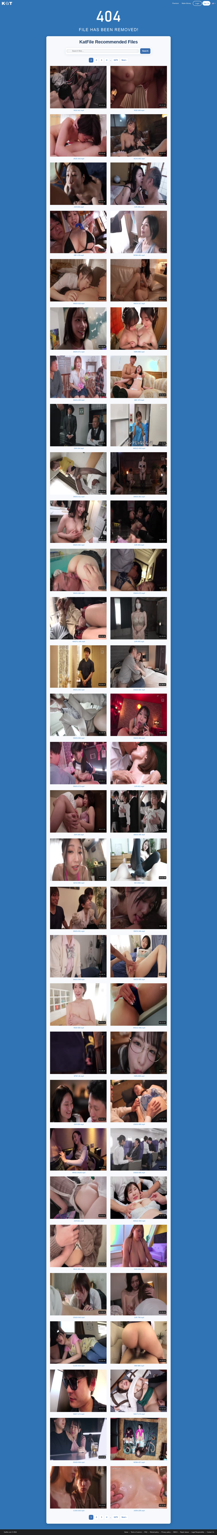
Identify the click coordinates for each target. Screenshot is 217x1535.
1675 (116, 60)
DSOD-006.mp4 (139, 1172)
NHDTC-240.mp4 (79, 641)
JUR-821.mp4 (79, 1221)
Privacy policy (166, 1532)
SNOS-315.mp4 (78, 303)
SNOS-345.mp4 (78, 690)
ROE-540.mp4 (139, 110)
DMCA (175, 1532)
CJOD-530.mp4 (78, 1510)
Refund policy (154, 1532)
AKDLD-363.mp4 (139, 448)
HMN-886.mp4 (139, 352)
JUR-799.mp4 (139, 1317)
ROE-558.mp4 (79, 1028)
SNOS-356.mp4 (78, 738)
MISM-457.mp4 (139, 1462)
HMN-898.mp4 (139, 1076)
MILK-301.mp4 (78, 1269)
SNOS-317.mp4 (139, 303)
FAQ (145, 1532)
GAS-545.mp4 (139, 1269)
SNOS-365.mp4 (78, 593)
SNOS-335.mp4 (139, 835)
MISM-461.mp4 (139, 255)
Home (126, 1532)
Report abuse (184, 1532)
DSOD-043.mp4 (79, 1317)
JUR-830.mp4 (79, 207)
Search (145, 51)
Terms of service (136, 1532)
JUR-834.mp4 (139, 545)
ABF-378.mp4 (79, 255)
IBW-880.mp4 (139, 1366)
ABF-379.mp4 (139, 400)
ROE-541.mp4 (79, 110)
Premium (175, 3)
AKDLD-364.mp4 (139, 1221)
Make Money (186, 3)
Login (197, 3)
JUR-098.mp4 (139, 207)
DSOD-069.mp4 (139, 1124)
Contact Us (210, 1532)
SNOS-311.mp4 (78, 497)
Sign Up (206, 3)
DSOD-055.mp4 (139, 690)
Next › (124, 60)
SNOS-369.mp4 (78, 979)
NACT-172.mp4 (78, 1414)
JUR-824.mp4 (79, 1124)
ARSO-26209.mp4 (78, 1172)
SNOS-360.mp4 (139, 738)
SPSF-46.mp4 (79, 1076)
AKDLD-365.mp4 (139, 1028)
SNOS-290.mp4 (78, 400)
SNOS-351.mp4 (78, 931)
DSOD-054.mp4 (79, 1462)
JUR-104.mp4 (79, 448)
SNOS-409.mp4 (139, 979)
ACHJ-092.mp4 (139, 159)
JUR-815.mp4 (139, 786)
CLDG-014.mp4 (78, 1366)
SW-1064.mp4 (139, 883)
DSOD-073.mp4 (139, 593)
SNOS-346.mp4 (139, 931)
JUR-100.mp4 (79, 835)
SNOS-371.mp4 (78, 352)
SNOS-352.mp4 (78, 545)
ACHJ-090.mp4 (78, 883)
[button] (214, 3)
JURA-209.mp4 (139, 1510)
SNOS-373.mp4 (78, 786)
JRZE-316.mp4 (78, 159)
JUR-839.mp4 (139, 641)
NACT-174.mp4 (139, 1414)
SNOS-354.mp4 (139, 497)
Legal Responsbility (197, 1532)
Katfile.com (7, 1532)
